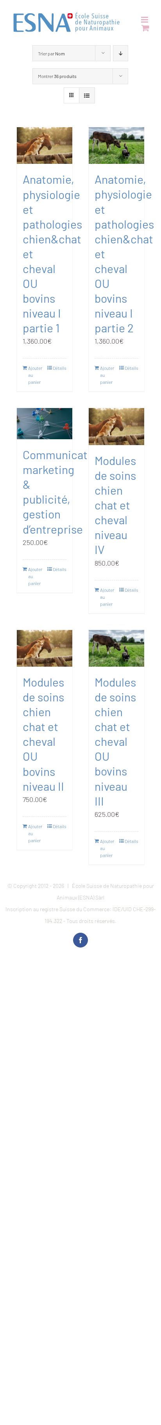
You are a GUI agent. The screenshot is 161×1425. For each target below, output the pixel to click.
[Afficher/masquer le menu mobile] (145, 20)
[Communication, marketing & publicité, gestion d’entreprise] (44, 423)
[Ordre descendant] (120, 53)
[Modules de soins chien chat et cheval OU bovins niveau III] (116, 648)
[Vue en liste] (87, 95)
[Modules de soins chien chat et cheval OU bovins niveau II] (44, 648)
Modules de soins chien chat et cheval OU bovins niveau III (115, 741)
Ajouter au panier (35, 375)
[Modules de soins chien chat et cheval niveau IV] (116, 426)
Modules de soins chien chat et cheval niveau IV (115, 505)
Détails (59, 368)
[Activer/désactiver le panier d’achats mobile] (145, 28)
